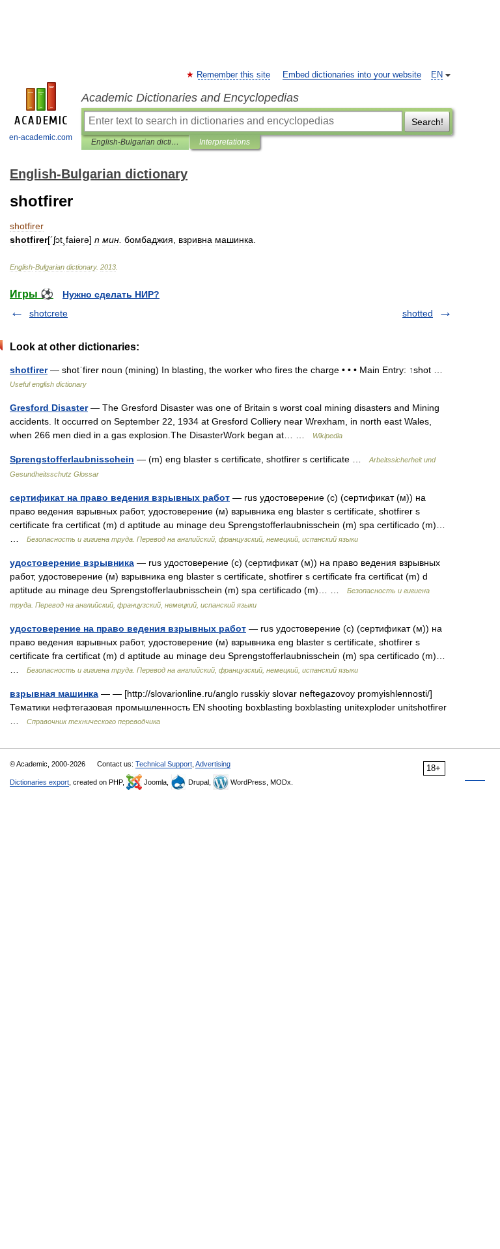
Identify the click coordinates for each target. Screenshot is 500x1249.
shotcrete (48, 313)
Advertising (212, 764)
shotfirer (29, 370)
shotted (417, 313)
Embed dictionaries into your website (352, 74)
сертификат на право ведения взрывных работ (120, 497)
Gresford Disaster (49, 407)
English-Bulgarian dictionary (135, 142)
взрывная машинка (54, 693)
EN (437, 74)
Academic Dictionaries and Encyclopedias (190, 97)
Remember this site (234, 74)
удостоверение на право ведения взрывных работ (128, 628)
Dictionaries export (39, 782)
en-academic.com (40, 137)
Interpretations (224, 142)
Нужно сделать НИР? (111, 294)
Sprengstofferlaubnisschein (72, 459)
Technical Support (163, 764)
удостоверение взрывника (72, 562)
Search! (427, 122)
